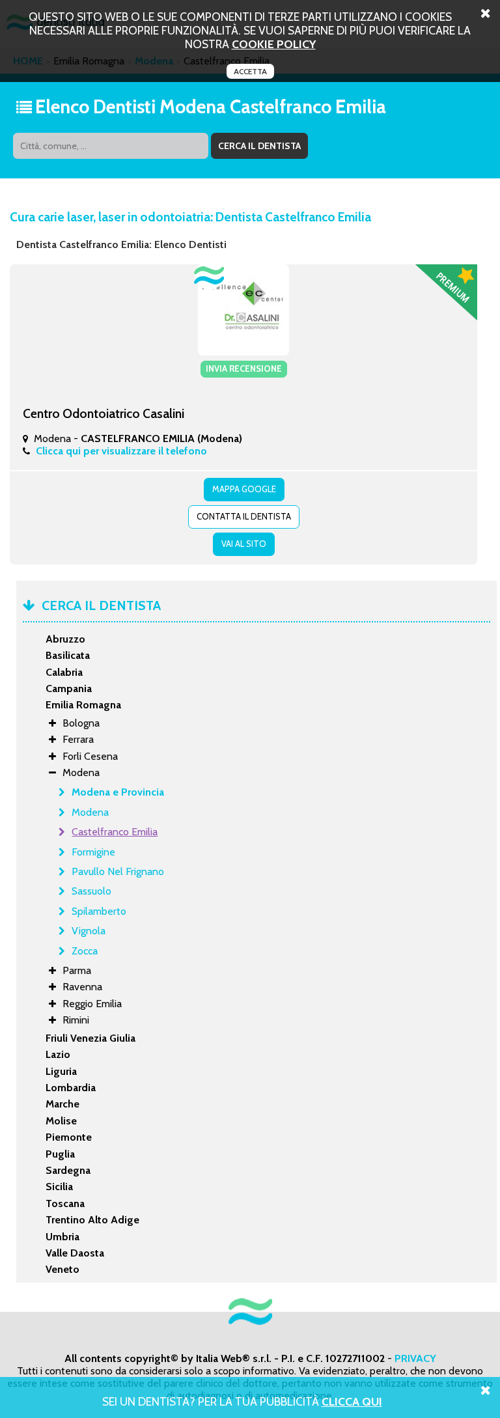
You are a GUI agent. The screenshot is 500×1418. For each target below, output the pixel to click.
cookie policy (274, 44)
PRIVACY (415, 1358)
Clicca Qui (352, 1401)
